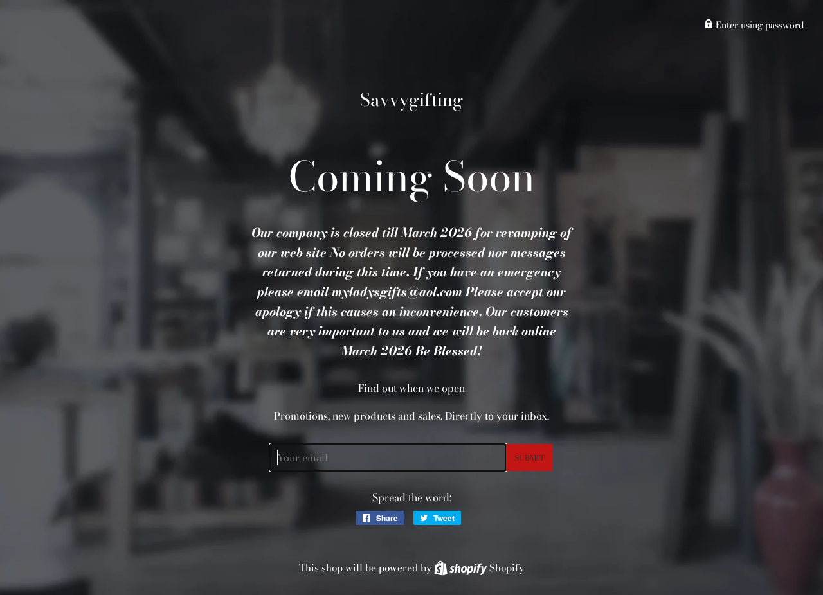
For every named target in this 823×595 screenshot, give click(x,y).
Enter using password (758, 25)
